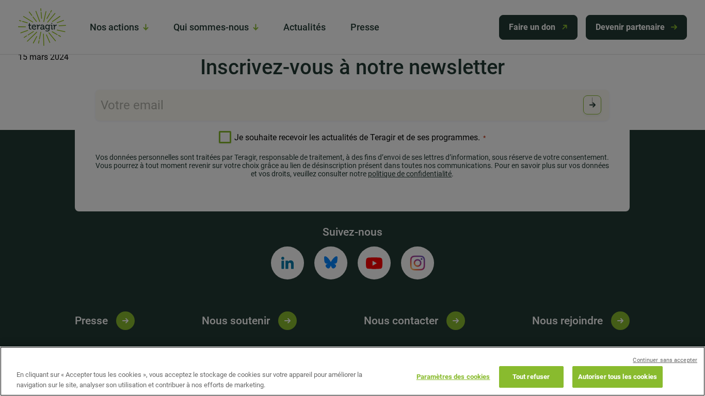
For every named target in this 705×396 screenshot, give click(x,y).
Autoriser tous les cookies (617, 377)
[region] (352, 371)
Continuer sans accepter (665, 360)
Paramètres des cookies (453, 377)
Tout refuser (531, 377)
